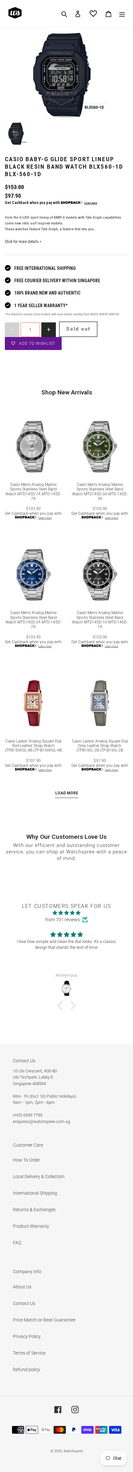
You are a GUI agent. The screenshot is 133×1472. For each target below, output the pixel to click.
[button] (61, 1005)
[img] (66, 912)
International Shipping (35, 1193)
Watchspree (73, 1451)
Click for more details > (23, 241)
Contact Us (24, 1303)
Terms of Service (29, 1353)
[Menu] (122, 13)
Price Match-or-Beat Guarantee (44, 1319)
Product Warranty (31, 1226)
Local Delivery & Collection (39, 1176)
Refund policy (26, 1369)
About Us (22, 1286)
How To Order (26, 1160)
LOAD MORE (66, 793)
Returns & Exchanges (34, 1209)
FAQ (17, 1242)
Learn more (90, 203)
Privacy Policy (27, 1336)
